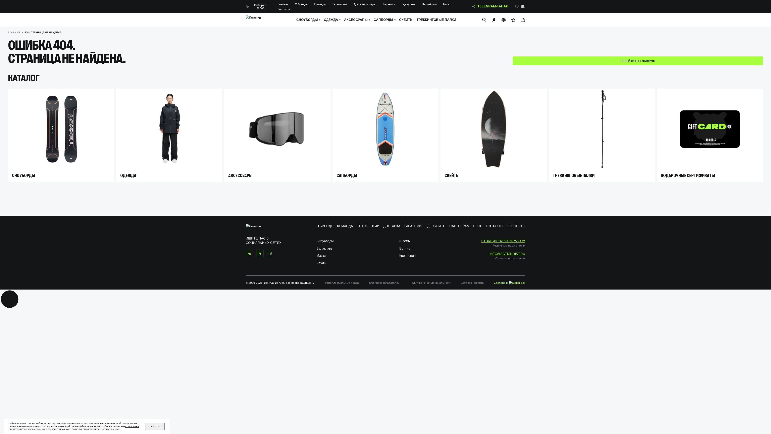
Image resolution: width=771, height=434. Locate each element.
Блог (446, 4)
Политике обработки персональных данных (95, 429)
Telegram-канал (492, 6)
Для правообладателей (384, 282)
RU (517, 6)
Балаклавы (324, 248)
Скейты (406, 19)
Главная (283, 4)
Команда (320, 4)
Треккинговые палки (436, 19)
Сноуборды (307, 19)
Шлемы (405, 241)
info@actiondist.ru (507, 254)
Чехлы (321, 263)
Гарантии (389, 4)
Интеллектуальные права (342, 282)
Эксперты (516, 226)
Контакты (284, 9)
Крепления (407, 255)
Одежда (331, 19)
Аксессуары (356, 19)
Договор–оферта (472, 282)
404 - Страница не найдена (42, 32)
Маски (321, 255)
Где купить (408, 4)
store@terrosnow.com (503, 241)
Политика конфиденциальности (430, 282)
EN (523, 6)
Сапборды (383, 19)
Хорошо (155, 426)
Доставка (391, 226)
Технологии (339, 4)
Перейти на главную (637, 61)
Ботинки (405, 248)
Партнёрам (429, 4)
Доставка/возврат (365, 4)
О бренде (301, 4)
